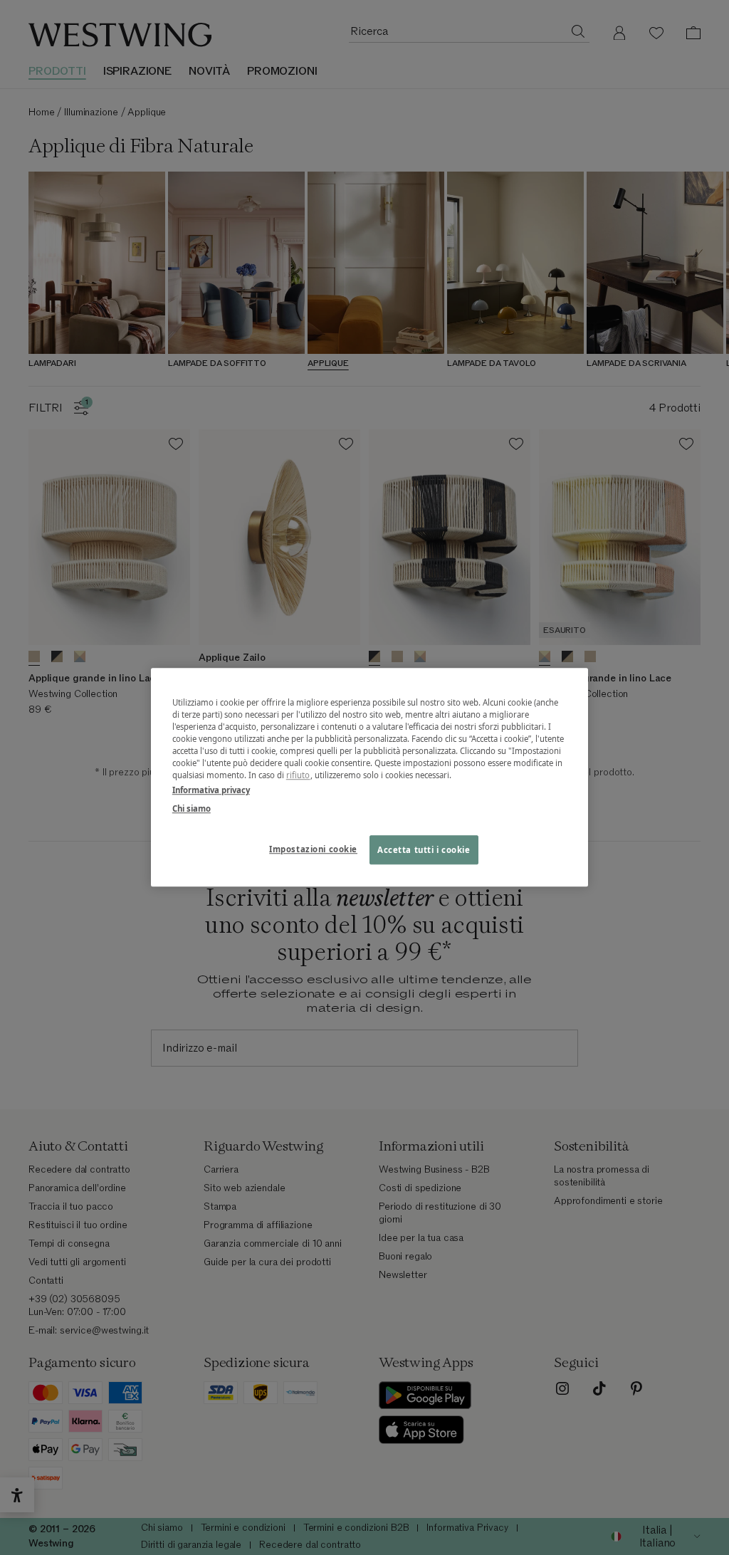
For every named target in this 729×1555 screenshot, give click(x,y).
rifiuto (298, 775)
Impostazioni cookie (313, 849)
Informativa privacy (211, 790)
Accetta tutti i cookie (424, 849)
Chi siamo (191, 808)
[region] (369, 777)
